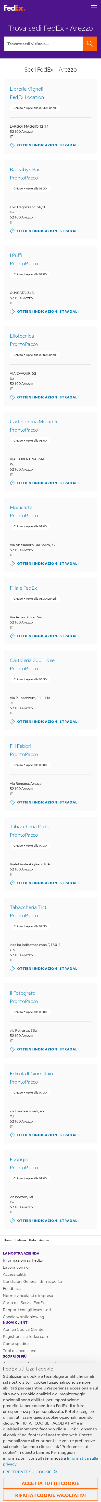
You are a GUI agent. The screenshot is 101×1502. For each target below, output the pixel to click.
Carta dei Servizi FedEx (24, 1302)
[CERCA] (90, 44)
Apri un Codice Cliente (23, 1329)
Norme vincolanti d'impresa (28, 1295)
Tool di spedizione (19, 1350)
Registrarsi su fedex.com (25, 1336)
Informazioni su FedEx (23, 1260)
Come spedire (16, 1343)
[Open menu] (94, 8)
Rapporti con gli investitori (27, 1309)
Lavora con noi (16, 1267)
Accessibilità (14, 1274)
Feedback (12, 1288)
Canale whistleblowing (23, 1316)
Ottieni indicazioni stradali (44, 145)
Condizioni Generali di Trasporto (32, 1281)
